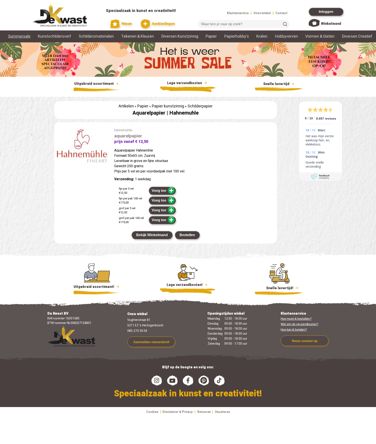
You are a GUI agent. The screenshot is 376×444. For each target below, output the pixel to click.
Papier (211, 36)
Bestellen (187, 235)
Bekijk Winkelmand (152, 235)
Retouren (204, 412)
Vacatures (222, 412)
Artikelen (126, 106)
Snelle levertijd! (276, 288)
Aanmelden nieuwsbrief (151, 342)
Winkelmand (331, 23)
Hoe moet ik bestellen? (296, 319)
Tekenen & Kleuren (137, 36)
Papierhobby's (236, 36)
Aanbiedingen (163, 23)
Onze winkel (262, 13)
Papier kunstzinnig (168, 106)
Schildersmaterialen (96, 36)
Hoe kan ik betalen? (294, 329)
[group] (82, 147)
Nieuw (126, 23)
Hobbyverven (286, 36)
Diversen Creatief (357, 36)
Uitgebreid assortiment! (94, 286)
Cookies (152, 412)
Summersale (19, 36)
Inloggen (326, 11)
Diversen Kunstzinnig (179, 36)
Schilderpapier (200, 106)
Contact (281, 13)
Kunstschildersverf (54, 36)
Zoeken (285, 24)
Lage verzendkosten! (185, 284)
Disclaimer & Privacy (178, 412)
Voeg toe (159, 190)
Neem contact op (304, 341)
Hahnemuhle (184, 113)
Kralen (261, 36)
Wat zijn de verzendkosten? (299, 324)
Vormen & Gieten (319, 36)
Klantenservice (238, 13)
